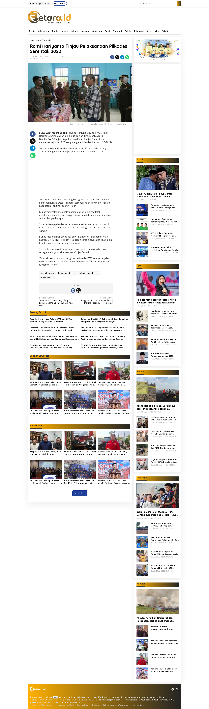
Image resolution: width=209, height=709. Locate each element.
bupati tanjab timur (67, 273)
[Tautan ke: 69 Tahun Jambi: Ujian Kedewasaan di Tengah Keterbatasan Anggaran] (142, 329)
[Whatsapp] (127, 57)
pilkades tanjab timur (89, 273)
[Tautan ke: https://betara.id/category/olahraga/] (178, 478)
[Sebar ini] (112, 57)
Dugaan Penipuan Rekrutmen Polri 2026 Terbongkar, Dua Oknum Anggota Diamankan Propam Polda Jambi (164, 460)
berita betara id (47, 273)
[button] (178, 3)
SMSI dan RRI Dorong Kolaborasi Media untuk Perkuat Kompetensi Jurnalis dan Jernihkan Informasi (102, 328)
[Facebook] (73, 290)
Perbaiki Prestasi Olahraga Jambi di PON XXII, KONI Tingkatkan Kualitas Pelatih (163, 566)
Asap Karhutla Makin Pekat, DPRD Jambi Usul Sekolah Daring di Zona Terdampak (51, 320)
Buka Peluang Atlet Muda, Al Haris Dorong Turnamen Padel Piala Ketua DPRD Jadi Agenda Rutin (156, 513)
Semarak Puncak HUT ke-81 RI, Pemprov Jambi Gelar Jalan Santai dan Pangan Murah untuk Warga (52, 328)
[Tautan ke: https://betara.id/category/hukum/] (178, 372)
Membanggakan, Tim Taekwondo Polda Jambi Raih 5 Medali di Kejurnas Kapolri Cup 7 (165, 538)
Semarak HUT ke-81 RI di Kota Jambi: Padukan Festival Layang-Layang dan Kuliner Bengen (103, 337)
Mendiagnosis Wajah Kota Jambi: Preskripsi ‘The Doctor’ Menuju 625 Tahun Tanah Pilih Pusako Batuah (165, 312)
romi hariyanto (47, 277)
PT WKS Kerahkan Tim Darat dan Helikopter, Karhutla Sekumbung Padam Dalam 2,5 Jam (102, 346)
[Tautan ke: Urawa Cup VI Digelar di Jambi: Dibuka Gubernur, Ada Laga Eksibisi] (142, 555)
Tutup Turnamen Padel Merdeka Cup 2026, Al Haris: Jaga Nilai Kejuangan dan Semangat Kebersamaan (54, 337)
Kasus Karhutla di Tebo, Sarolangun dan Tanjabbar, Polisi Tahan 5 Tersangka (155, 407)
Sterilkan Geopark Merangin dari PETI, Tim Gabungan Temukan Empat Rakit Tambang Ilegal (164, 446)
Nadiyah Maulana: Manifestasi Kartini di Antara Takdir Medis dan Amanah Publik (156, 301)
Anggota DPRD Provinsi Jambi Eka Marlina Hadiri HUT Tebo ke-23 (97, 300)
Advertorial (34, 58)
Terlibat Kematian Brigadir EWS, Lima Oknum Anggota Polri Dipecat (163, 418)
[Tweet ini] (117, 57)
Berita (41, 58)
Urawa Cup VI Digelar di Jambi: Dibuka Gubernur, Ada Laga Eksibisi (164, 552)
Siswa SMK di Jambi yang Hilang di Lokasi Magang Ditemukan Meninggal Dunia (56, 302)
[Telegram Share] (122, 57)
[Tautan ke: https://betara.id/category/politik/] (178, 160)
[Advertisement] (76, 176)
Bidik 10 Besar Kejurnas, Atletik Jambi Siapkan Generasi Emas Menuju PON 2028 (163, 524)
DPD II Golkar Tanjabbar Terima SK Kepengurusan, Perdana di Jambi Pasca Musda (162, 234)
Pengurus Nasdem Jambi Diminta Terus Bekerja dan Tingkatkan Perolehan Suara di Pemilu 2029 (164, 206)
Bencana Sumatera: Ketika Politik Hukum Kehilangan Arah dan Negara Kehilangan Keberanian (164, 340)
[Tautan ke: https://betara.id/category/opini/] (178, 266)
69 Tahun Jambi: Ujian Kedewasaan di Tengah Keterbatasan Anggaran (162, 326)
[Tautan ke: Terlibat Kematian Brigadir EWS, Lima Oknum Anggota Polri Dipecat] (142, 421)
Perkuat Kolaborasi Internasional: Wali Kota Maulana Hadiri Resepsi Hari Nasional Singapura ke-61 (164, 627)
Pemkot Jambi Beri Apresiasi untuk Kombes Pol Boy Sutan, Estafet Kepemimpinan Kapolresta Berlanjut (164, 641)
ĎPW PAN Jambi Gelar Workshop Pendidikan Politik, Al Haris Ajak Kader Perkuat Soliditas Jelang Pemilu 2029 (164, 248)
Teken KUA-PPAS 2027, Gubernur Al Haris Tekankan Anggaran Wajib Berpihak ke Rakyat (104, 320)
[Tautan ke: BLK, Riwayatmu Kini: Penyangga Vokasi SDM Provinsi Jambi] (142, 357)
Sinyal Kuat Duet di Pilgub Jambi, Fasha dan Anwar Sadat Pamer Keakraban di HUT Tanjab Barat (154, 195)
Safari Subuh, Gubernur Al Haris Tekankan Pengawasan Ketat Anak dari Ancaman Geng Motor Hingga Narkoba (54, 346)
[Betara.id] (49, 16)
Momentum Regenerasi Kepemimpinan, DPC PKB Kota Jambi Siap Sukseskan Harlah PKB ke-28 (165, 220)
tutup (55, 697)
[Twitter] (78, 290)
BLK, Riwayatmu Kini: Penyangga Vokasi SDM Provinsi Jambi (162, 354)
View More (80, 493)
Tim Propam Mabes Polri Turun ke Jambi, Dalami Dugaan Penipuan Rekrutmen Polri (164, 432)
